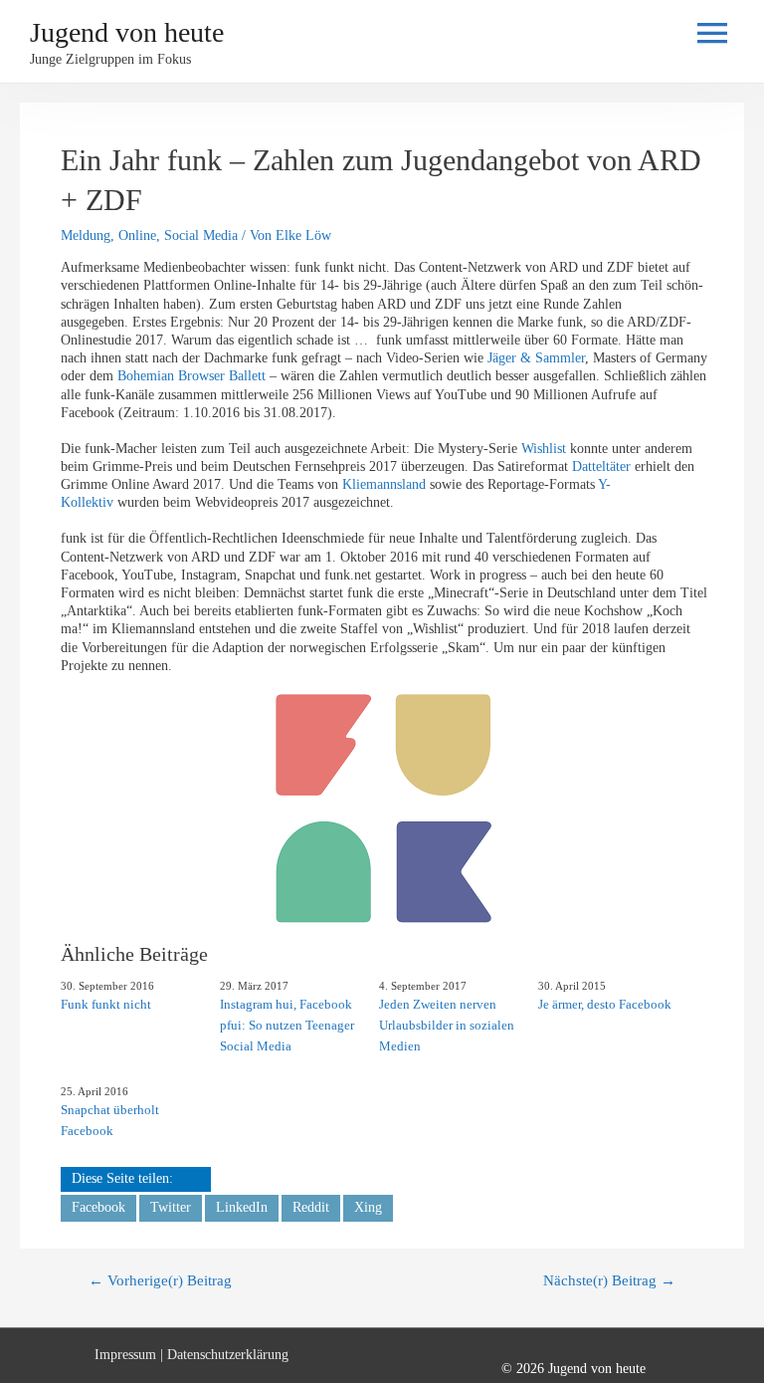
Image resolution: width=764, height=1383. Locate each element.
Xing (368, 1207)
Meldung (85, 235)
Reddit (310, 1207)
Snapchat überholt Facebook (110, 1120)
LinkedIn (242, 1207)
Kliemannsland (384, 484)
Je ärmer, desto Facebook (604, 1004)
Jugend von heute (127, 32)
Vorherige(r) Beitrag (160, 1280)
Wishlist (545, 448)
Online (137, 235)
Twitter (170, 1207)
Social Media (201, 235)
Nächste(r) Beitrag (609, 1280)
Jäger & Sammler (536, 357)
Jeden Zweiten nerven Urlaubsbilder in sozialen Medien (446, 1025)
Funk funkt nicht (106, 1004)
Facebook (98, 1207)
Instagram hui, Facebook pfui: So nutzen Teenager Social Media (287, 1025)
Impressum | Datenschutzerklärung (191, 1354)
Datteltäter (603, 466)
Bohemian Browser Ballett (191, 375)
